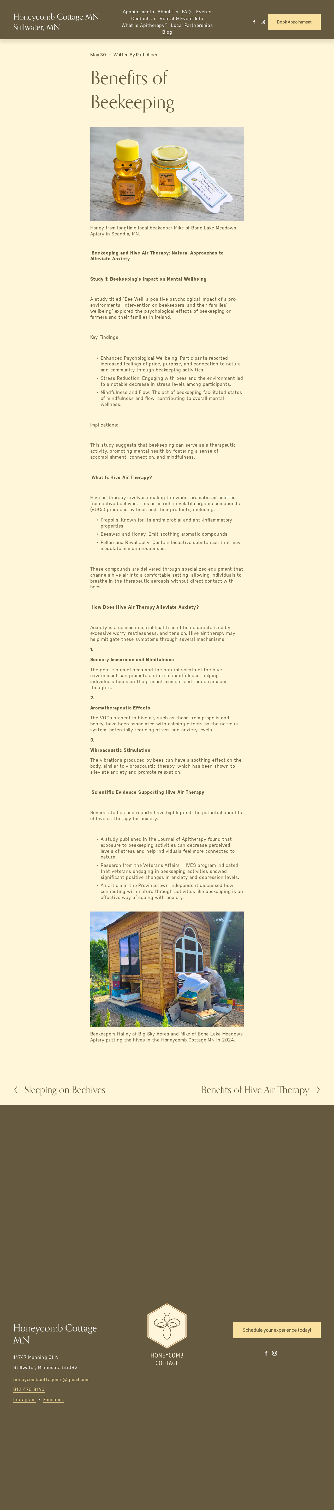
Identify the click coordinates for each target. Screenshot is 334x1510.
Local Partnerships (192, 25)
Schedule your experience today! (277, 1330)
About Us (168, 11)
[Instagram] (262, 22)
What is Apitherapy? (145, 25)
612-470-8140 (29, 1389)
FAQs (187, 11)
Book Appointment (294, 22)
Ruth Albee (147, 54)
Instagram (24, 1399)
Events (204, 11)
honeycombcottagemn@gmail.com (51, 1379)
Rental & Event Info (181, 18)
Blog (167, 32)
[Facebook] (254, 22)
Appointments (138, 11)
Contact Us (144, 18)
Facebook (53, 1399)
